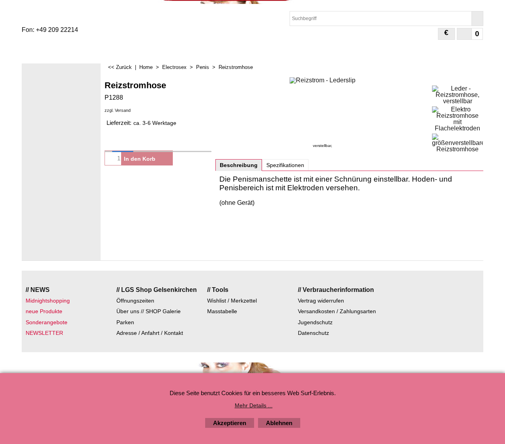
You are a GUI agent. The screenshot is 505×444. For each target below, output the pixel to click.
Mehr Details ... (254, 405)
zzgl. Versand (118, 110)
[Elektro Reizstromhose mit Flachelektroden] (457, 119)
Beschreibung (239, 165)
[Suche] (477, 18)
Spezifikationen (285, 165)
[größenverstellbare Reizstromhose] (457, 143)
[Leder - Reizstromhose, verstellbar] (457, 94)
